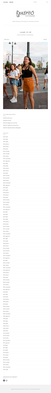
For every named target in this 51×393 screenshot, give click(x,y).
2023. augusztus (6, 209)
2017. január (5, 357)
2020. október (6, 265)
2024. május (5, 187)
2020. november (6, 262)
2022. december (6, 226)
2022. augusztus (6, 236)
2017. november (6, 335)
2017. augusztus (6, 342)
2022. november (6, 228)
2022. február (6, 245)
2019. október (6, 284)
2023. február (6, 224)
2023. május (5, 216)
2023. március (6, 221)
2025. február (6, 170)
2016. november (6, 362)
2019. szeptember (6, 287)
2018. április (5, 323)
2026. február (6, 146)
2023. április (5, 219)
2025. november (6, 153)
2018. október (6, 311)
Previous (7, 39)
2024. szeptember (7, 182)
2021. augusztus (6, 258)
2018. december (6, 306)
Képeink (11, 2)
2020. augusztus (6, 270)
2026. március (6, 144)
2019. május (5, 294)
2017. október (6, 338)
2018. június (5, 318)
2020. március (6, 272)
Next (45, 39)
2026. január (5, 148)
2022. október (6, 231)
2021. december (6, 248)
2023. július (5, 211)
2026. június (5, 136)
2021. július (5, 260)
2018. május (5, 321)
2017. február (5, 355)
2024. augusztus (6, 185)
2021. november (6, 250)
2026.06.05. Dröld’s (7, 120)
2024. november (6, 178)
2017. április (5, 350)
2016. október (6, 364)
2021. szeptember (6, 255)
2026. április (5, 141)
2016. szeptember (6, 367)
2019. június (5, 291)
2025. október (6, 156)
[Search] (47, 2)
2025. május (5, 163)
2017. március (6, 352)
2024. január (5, 197)
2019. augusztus (6, 289)
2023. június (5, 214)
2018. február (6, 328)
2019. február (6, 301)
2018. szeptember (6, 313)
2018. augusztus (6, 316)
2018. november (6, 308)
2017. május (5, 347)
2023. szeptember (6, 207)
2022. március (6, 243)
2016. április (5, 369)
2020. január (5, 277)
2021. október (6, 253)
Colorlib (30, 389)
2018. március (6, 325)
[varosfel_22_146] (25, 75)
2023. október (6, 204)
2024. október (6, 180)
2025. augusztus (6, 161)
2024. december (6, 175)
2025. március (6, 168)
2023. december (6, 199)
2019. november (6, 282)
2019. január (5, 304)
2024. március (6, 192)
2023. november (6, 202)
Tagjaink (5, 2)
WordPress (38, 389)
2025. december (6, 151)
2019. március (6, 299)
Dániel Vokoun (30, 34)
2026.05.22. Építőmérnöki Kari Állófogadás (12, 127)
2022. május (5, 238)
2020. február (6, 275)
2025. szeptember (7, 158)
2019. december (6, 279)
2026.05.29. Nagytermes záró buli (10, 122)
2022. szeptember (6, 233)
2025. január (5, 173)
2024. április (5, 190)
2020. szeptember (7, 267)
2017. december (6, 333)
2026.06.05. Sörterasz (7, 118)
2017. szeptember (6, 340)
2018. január (5, 330)
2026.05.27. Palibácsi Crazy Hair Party (10, 125)
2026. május (5, 139)
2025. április (5, 165)
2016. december (6, 359)
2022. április (5, 241)
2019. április (5, 296)
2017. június (5, 345)
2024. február (6, 195)
